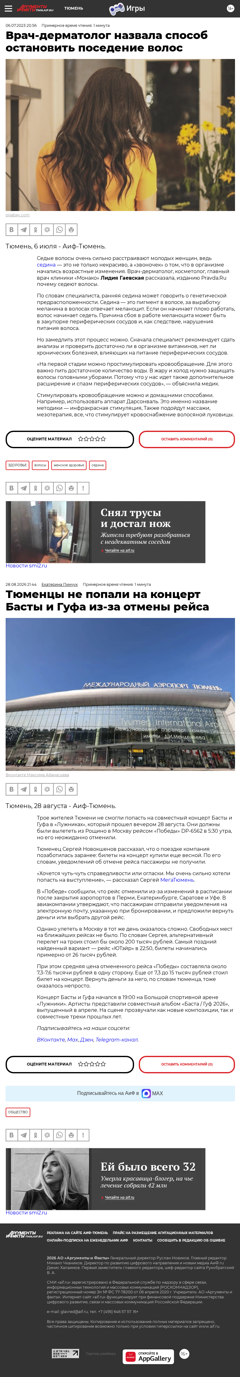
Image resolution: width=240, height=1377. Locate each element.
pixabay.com (18, 215)
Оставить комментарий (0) (187, 439)
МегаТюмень (177, 880)
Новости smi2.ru (26, 566)
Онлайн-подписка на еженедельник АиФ (87, 1240)
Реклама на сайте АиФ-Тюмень (77, 1233)
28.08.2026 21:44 (21, 584)
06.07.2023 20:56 (21, 25)
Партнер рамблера (101, 1353)
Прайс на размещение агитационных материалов (163, 1233)
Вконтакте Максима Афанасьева (37, 774)
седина (47, 265)
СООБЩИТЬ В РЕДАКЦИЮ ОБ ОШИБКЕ (191, 1240)
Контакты (142, 1240)
